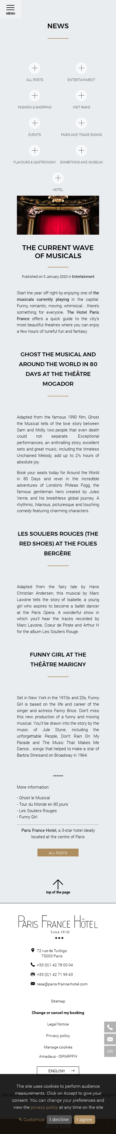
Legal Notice (58, 1024)
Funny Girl (28, 816)
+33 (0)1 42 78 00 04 (55, 965)
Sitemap (58, 1001)
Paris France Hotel (38, 830)
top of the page (58, 892)
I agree (84, 1119)
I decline (59, 1119)
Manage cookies (58, 1047)
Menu (10, 13)
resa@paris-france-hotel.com (62, 984)
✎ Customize (31, 1119)
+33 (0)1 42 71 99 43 (55, 974)
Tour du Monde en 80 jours (43, 804)
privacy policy (44, 1107)
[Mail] (110, 1039)
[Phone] (110, 1027)
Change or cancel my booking (58, 1012)
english (56, 1071)
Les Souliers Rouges (38, 810)
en (110, 1051)
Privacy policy (58, 1035)
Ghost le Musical (34, 797)
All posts (58, 853)
